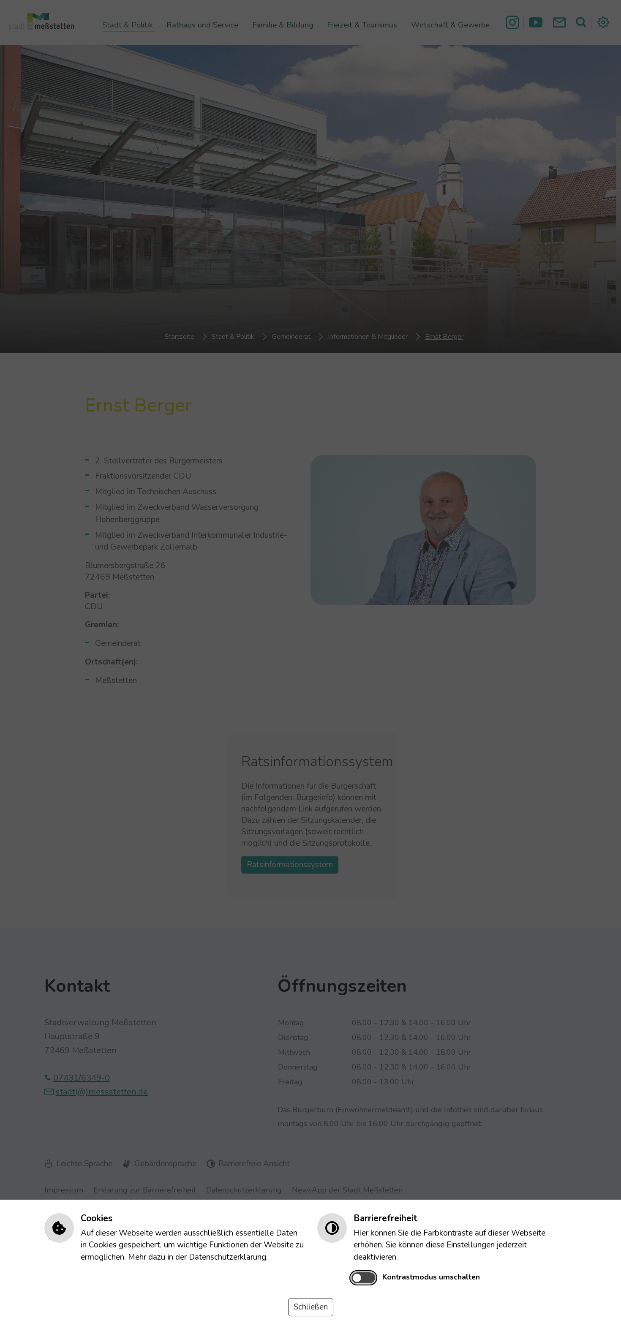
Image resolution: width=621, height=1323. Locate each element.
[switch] (363, 1278)
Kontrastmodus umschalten (431, 1277)
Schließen (311, 1306)
